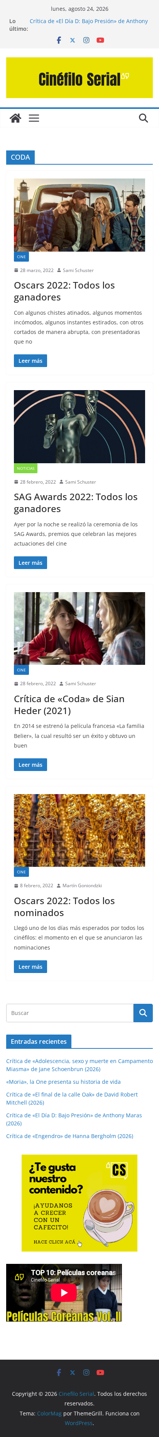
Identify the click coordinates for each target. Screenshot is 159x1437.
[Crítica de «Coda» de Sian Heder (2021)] (79, 628)
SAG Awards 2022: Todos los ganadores (76, 502)
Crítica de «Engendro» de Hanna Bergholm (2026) (69, 1136)
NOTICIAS (25, 468)
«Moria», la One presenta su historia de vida (63, 1081)
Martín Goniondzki (82, 885)
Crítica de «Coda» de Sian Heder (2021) (69, 704)
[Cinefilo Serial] (15, 118)
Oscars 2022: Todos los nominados (64, 906)
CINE (21, 256)
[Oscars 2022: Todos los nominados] (79, 830)
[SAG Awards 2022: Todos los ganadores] (79, 426)
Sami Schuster (78, 270)
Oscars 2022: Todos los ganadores (64, 291)
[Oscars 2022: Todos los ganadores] (79, 215)
